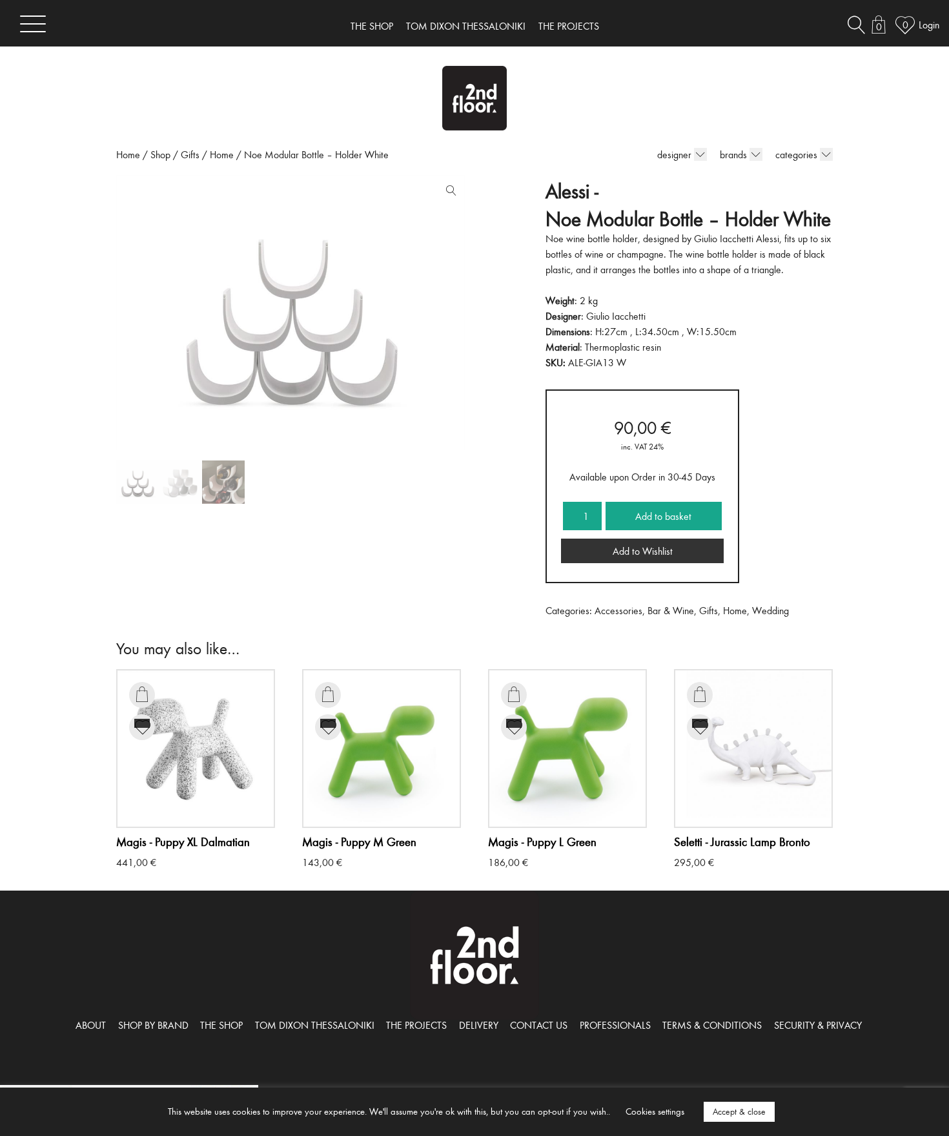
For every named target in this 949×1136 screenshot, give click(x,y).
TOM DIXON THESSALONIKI (466, 25)
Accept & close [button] (739, 1111)
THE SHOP (372, 25)
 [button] (142, 694)
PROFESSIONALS (615, 1024)
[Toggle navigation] (33, 23)
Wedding (770, 610)
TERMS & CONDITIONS (712, 1024)
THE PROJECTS (568, 25)
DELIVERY (478, 1024)
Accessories (618, 610)
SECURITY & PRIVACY (818, 1024)
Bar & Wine (671, 610)
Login (929, 24)
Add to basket (663, 516)
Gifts (190, 154)
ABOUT (91, 1024)
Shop (160, 154)
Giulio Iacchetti (616, 315)
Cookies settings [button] (655, 1111)
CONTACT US (538, 1024)
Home (128, 154)
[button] (448, 193)
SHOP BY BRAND (153, 1024)
